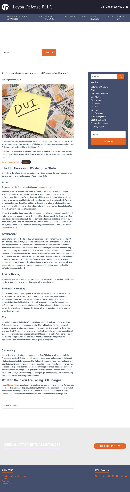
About (83, 17)
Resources (71, 17)
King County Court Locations (17, 18)
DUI (3, 151)
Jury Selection (97, 113)
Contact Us (122, 18)
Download (26, 162)
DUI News (95, 103)
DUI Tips (95, 110)
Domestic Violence (99, 93)
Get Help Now (110, 446)
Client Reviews (95, 18)
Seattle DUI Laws (98, 120)
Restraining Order (98, 116)
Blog (111, 17)
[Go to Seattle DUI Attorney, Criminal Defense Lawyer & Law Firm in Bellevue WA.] (3, 73)
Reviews (5, 481)
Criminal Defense (50, 18)
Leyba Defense (14, 385)
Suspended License (100, 123)
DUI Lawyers (96, 100)
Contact (5, 394)
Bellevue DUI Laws (99, 87)
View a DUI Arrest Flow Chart (11, 162)
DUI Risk (95, 107)
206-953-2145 (120, 6)
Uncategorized (97, 126)
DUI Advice (96, 97)
